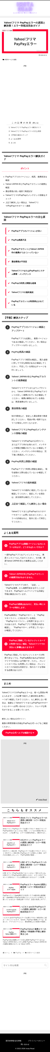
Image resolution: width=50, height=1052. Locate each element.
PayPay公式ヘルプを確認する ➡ (20, 733)
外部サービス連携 (10, 59)
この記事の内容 (22, 123)
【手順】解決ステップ (19, 135)
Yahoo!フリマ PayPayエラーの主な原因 (26, 131)
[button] (45, 965)
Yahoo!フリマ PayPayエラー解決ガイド (26, 127)
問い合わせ (25, 1044)
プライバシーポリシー (36, 1041)
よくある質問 (16, 139)
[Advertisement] (25, 92)
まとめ (13, 143)
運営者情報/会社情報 (13, 1041)
